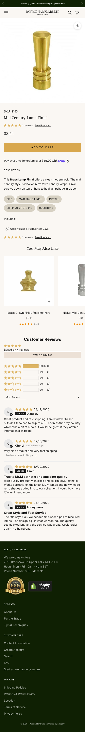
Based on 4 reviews (16, 349)
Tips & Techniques (16, 625)
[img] (24, 409)
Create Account (14, 649)
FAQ (6, 662)
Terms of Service (15, 707)
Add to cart (42, 147)
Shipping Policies (15, 687)
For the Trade (12, 618)
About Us (10, 612)
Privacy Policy (13, 713)
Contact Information (17, 643)
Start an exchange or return (22, 669)
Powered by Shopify (55, 723)
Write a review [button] (42, 354)
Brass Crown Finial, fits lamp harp (29, 312)
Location (9, 700)
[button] (13, 125)
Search (8, 656)
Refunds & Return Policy (19, 694)
